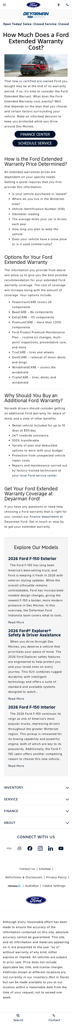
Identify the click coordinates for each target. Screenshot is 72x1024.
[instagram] (40, 848)
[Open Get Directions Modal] (58, 5)
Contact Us (27, 869)
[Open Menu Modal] (4, 5)
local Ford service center (38, 475)
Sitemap (45, 869)
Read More (16, 622)
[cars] (9, 848)
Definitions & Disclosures (23, 877)
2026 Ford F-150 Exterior (32, 558)
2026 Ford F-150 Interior (31, 707)
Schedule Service (35, 143)
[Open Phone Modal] (67, 5)
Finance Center (35, 134)
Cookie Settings (54, 886)
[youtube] (61, 848)
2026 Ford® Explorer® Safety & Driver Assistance (34, 633)
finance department (44, 516)
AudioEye (32, 886)
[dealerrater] (19, 848)
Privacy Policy (56, 877)
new (15, 81)
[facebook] (30, 848)
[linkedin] (50, 848)
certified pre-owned (38, 81)
